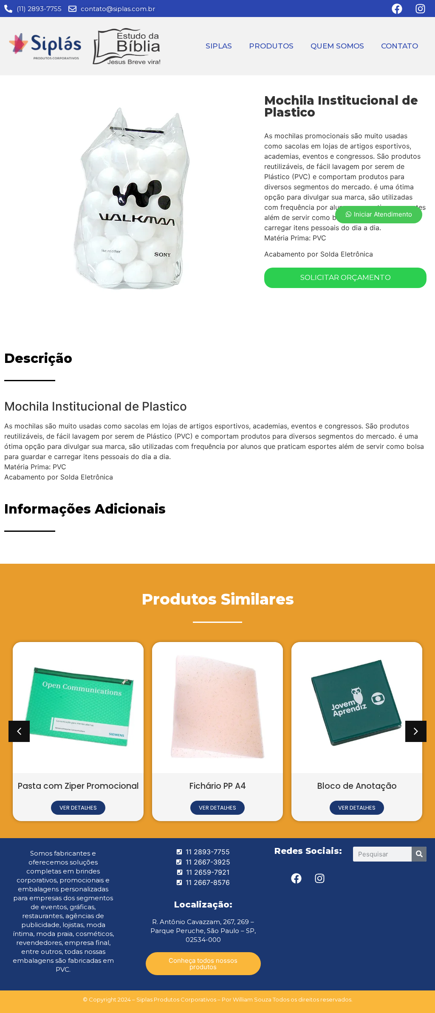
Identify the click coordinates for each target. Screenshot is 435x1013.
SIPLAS (219, 46)
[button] (19, 731)
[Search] (419, 854)
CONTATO (399, 46)
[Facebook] (296, 878)
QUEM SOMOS (337, 46)
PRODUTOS (271, 46)
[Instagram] (319, 878)
